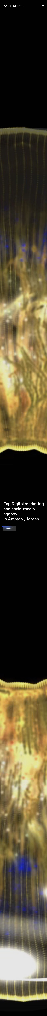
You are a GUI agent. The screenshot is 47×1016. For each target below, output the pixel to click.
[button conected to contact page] (9, 528)
